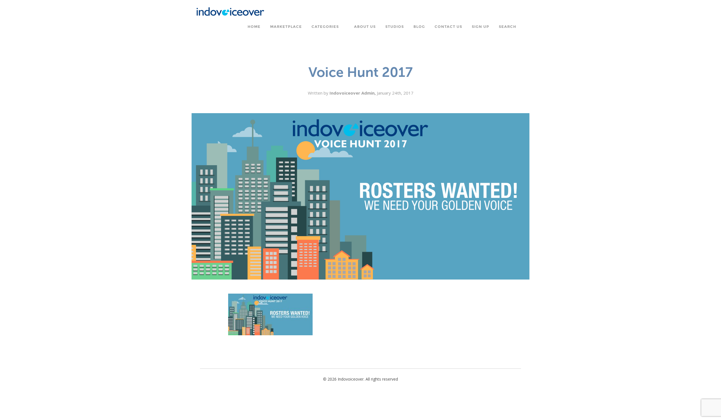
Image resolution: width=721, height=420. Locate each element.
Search (507, 26)
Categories (325, 26)
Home (254, 26)
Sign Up (480, 26)
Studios (394, 26)
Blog (419, 26)
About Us (365, 26)
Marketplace (286, 26)
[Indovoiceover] (232, 11)
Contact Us (448, 26)
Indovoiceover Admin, (353, 93)
